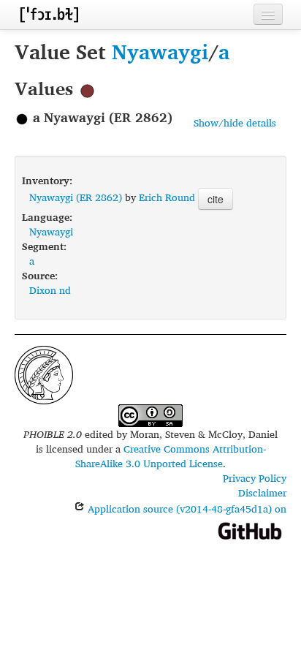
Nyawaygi (160, 51)
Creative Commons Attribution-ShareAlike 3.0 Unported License (170, 456)
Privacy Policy (254, 477)
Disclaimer (262, 492)
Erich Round (167, 197)
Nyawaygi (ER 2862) (75, 197)
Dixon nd (50, 289)
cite (215, 199)
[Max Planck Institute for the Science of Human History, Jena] (44, 373)
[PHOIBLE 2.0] (49, 14)
